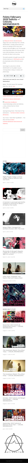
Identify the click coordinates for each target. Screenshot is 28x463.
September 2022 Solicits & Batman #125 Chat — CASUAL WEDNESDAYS (13, 424)
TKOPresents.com (18, 59)
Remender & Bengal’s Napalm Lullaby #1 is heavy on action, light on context (13, 252)
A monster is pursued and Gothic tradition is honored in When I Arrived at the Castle (14, 203)
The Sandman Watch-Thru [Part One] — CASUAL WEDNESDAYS (14, 374)
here (14, 86)
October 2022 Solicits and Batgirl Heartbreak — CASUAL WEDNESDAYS (14, 399)
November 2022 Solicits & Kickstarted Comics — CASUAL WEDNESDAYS (13, 326)
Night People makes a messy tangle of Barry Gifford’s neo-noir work (13, 178)
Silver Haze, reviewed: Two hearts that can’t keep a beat (12, 277)
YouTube (12, 112)
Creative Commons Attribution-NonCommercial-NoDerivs (12, 121)
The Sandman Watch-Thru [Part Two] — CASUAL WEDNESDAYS (14, 351)
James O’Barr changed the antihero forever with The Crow (13, 228)
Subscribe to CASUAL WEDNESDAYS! (11, 99)
